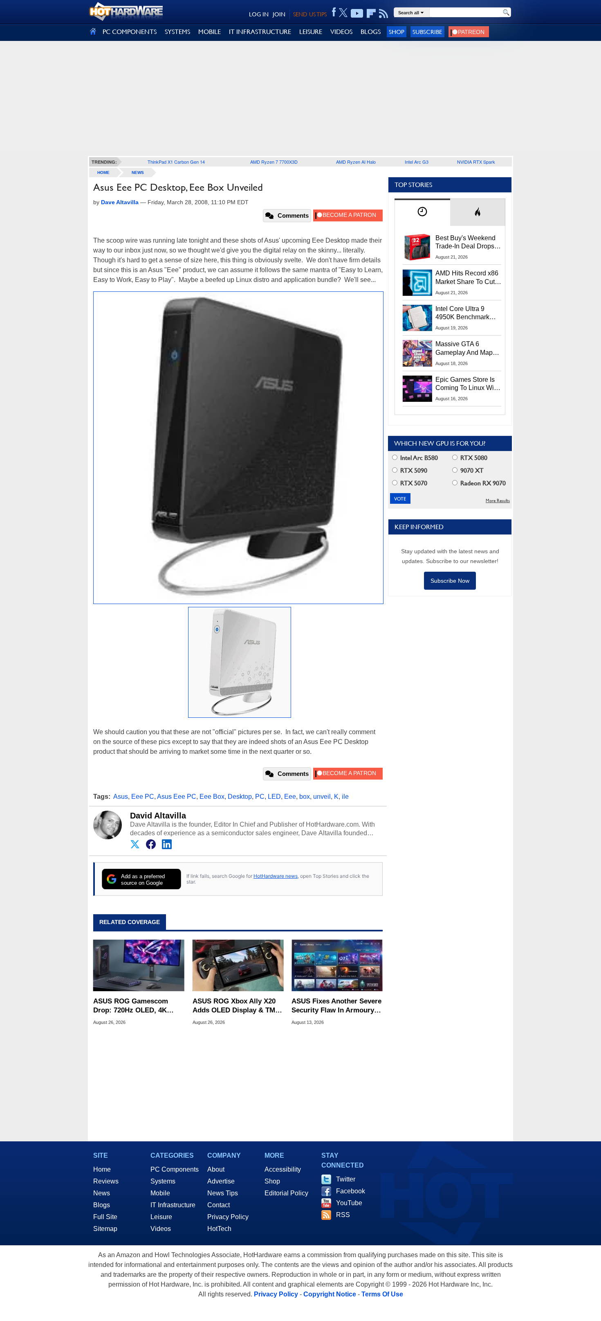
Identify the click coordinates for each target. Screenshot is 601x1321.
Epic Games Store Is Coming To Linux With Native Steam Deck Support (467, 384)
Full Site (105, 1216)
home (103, 172)
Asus (120, 796)
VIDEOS (341, 32)
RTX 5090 (413, 470)
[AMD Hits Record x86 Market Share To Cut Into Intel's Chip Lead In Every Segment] (417, 282)
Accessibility (283, 1169)
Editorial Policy (286, 1193)
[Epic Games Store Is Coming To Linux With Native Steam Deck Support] (417, 389)
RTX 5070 (413, 483)
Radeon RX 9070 (482, 483)
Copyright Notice (329, 1294)
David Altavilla (158, 815)
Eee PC (142, 796)
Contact (218, 1205)
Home (102, 1169)
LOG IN (259, 14)
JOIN (279, 14)
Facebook (350, 1191)
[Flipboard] (371, 13)
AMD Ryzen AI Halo (356, 161)
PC (260, 796)
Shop (396, 31)
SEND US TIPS (310, 14)
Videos (160, 1228)
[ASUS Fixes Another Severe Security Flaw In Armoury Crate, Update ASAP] (337, 965)
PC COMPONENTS (130, 32)
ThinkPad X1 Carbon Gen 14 (176, 161)
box (304, 796)
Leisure (161, 1216)
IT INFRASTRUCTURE (260, 32)
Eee (290, 796)
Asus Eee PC (176, 796)
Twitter (345, 1179)
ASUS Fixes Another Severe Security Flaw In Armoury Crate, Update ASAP (336, 1006)
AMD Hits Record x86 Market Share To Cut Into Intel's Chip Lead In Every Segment (466, 278)
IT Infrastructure (172, 1205)
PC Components (174, 1169)
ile (345, 796)
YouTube (349, 1202)
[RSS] (383, 13)
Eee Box (212, 796)
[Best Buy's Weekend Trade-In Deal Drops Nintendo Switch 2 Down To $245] (417, 247)
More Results (498, 500)
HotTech (219, 1228)
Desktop (240, 796)
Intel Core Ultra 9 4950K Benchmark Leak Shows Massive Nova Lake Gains (466, 313)
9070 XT (471, 470)
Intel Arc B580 (418, 458)
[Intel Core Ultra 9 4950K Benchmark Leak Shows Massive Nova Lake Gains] (417, 318)
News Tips (222, 1193)
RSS (343, 1214)
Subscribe (427, 31)
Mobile (160, 1193)
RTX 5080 (473, 458)
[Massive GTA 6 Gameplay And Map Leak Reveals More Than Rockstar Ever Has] (417, 353)
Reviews (106, 1181)
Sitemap (105, 1228)
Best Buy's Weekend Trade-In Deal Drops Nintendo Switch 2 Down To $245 (465, 242)
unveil (322, 796)
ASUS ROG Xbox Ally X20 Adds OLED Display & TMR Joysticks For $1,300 (236, 1006)
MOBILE (209, 32)
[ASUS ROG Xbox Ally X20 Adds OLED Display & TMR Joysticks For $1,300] (238, 965)
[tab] (422, 212)
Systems (162, 1181)
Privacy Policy (228, 1216)
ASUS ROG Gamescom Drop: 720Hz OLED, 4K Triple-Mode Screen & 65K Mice (135, 1006)
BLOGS (371, 32)
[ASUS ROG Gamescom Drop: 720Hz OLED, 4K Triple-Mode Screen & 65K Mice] (138, 965)
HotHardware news (275, 876)
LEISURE (310, 32)
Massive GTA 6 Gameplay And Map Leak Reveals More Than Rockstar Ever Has (464, 348)
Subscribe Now (450, 580)
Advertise (221, 1181)
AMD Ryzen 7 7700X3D (274, 161)
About (215, 1169)
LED (274, 796)
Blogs (101, 1205)
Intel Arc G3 (416, 161)
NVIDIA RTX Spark (476, 161)
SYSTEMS (177, 32)
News (138, 172)
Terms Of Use (382, 1294)
